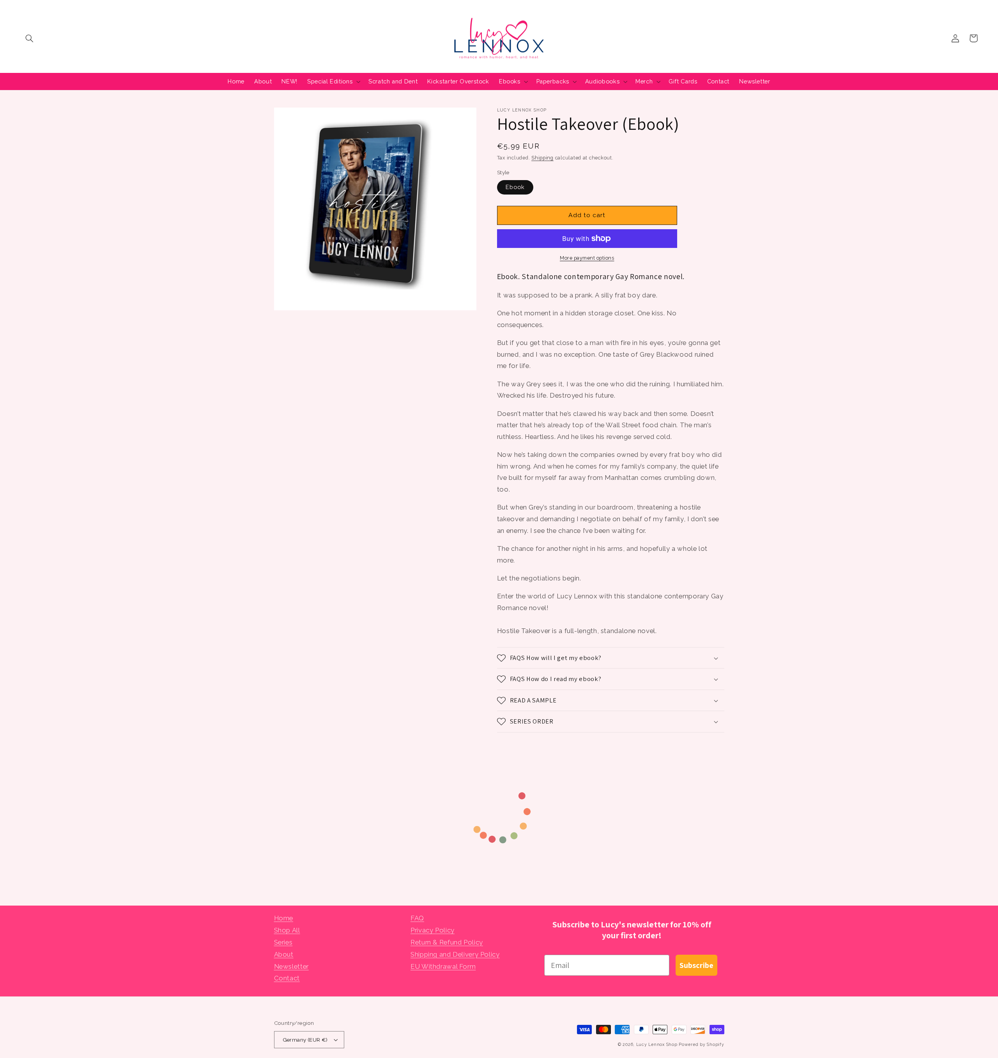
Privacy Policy (433, 930)
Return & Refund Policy (447, 942)
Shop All (287, 930)
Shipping (542, 158)
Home (284, 918)
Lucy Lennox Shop (657, 1044)
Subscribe (696, 965)
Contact (287, 978)
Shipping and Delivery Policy (455, 954)
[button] (30, 38)
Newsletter (291, 966)
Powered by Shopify (701, 1044)
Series (283, 942)
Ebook (515, 187)
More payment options (587, 258)
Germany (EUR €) (305, 1040)
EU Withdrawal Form (443, 966)
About (284, 954)
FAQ (417, 918)
